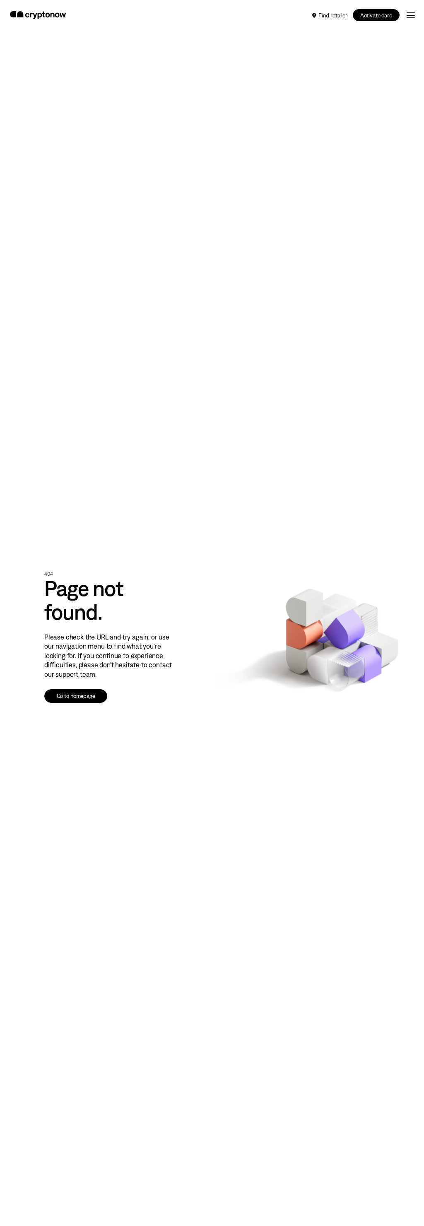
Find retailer (332, 15)
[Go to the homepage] (38, 15)
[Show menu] (411, 15)
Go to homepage (76, 696)
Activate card (376, 15)
